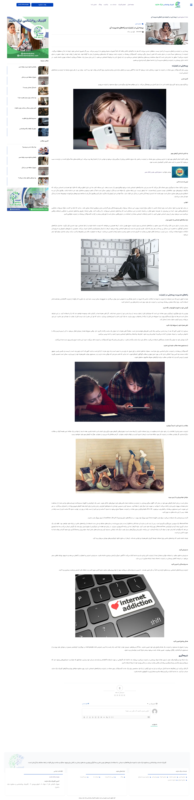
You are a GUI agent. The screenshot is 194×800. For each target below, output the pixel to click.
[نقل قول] (101, 717)
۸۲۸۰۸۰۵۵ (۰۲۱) (54, 777)
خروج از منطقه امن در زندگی (29, 77)
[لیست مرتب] (95, 717)
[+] (112, 717)
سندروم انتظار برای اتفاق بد (29, 119)
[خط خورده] (92, 717)
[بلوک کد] (104, 717)
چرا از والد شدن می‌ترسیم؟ (29, 147)
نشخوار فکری (158, 172)
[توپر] (84, 717)
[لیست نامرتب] (98, 717)
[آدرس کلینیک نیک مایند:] (62, 781)
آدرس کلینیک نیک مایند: (51, 781)
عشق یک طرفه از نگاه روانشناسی (27, 129)
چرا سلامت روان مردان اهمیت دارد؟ (27, 98)
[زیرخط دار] (90, 717)
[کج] (87, 717)
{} (109, 717)
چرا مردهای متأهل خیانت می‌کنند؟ (27, 178)
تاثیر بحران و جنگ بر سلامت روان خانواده (25, 108)
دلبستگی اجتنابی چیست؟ (29, 88)
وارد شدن (84, 704)
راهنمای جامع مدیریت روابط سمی (27, 67)
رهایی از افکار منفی (149, 172)
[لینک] (106, 717)
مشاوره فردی (181, 17)
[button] (191, 5)
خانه (187, 17)
